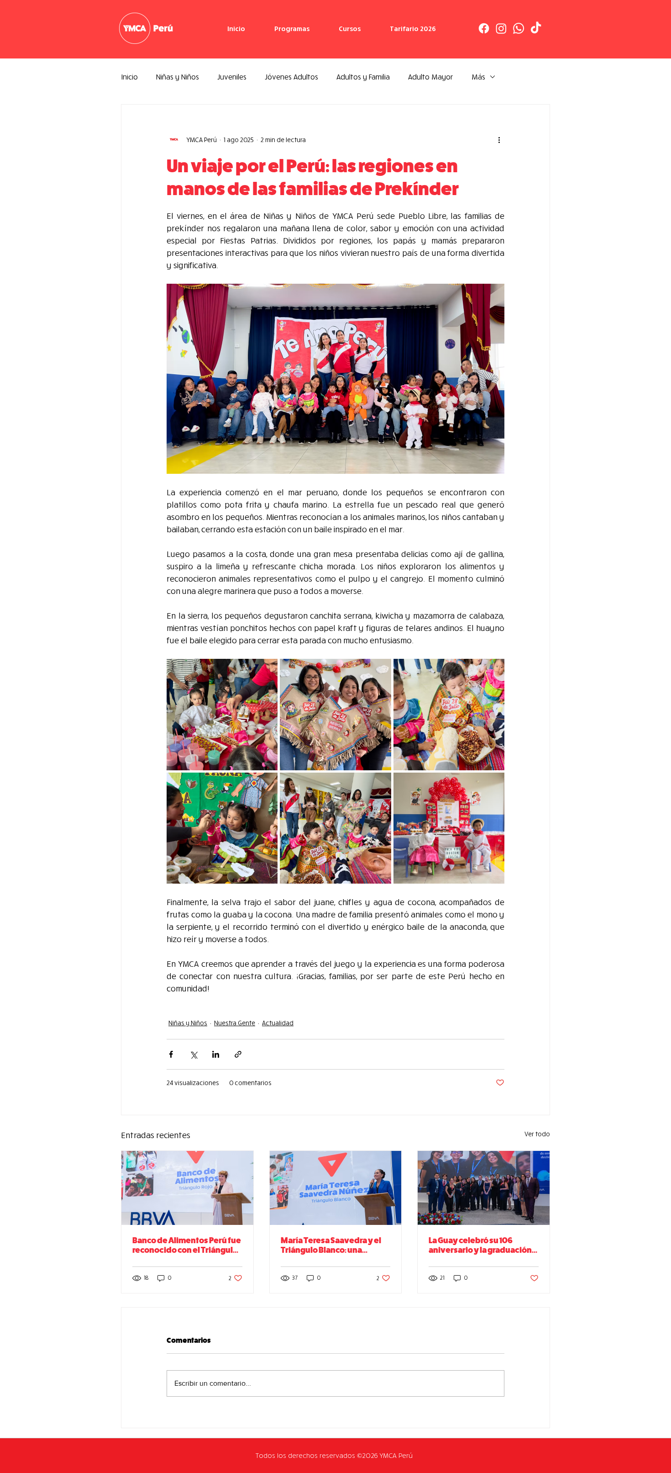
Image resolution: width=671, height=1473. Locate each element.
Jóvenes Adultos (291, 76)
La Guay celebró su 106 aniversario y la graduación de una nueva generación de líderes (482, 1245)
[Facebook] (484, 28)
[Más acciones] (498, 139)
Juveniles (231, 76)
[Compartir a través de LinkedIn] (215, 1054)
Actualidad (278, 1023)
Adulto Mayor (430, 76)
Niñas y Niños (177, 76)
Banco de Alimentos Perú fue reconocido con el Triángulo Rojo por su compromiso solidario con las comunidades (186, 1245)
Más (478, 76)
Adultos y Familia (363, 76)
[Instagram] (501, 28)
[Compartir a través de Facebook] (171, 1054)
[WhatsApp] (518, 28)
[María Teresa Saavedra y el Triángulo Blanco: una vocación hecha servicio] (336, 1188)
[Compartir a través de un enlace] (238, 1054)
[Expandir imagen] (222, 714)
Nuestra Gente (234, 1023)
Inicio (129, 76)
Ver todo (537, 1134)
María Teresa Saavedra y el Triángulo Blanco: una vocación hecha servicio (331, 1245)
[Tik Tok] (536, 28)
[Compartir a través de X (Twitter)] (193, 1054)
